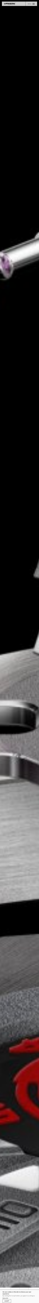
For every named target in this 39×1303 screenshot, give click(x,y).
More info (5, 1298)
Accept (6, 1301)
